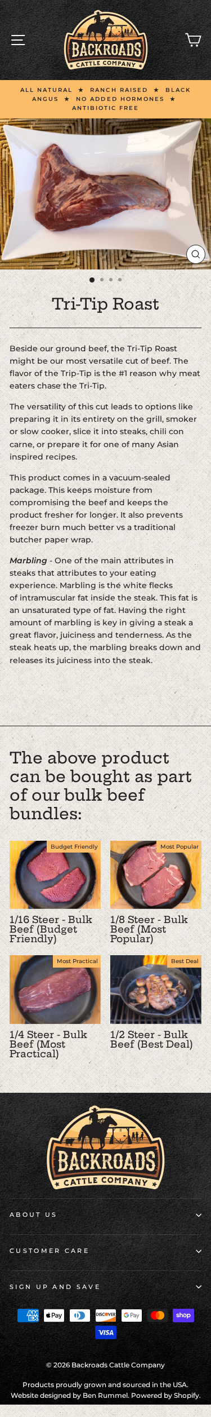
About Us (34, 1215)
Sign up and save (55, 1287)
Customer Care (49, 1251)
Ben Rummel (105, 1395)
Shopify (186, 1395)
